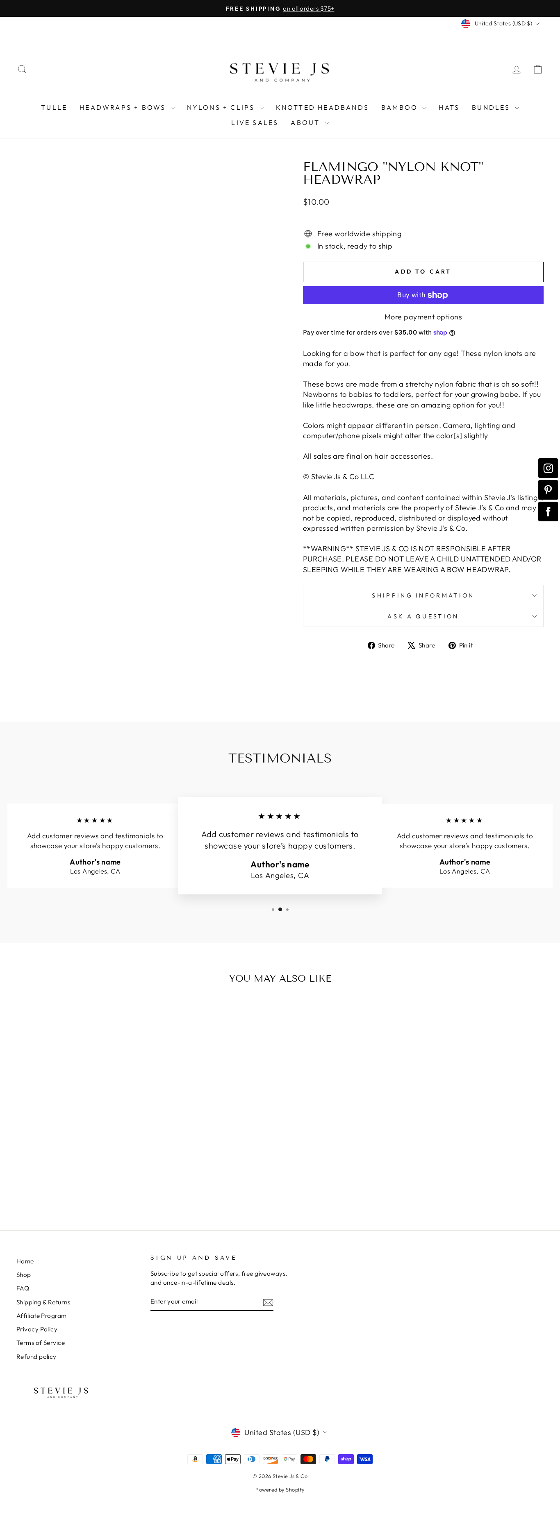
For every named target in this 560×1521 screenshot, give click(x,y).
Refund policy (36, 1356)
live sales (254, 122)
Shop (23, 1275)
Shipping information (423, 595)
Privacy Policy (36, 1329)
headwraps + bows (124, 107)
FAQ (22, 1288)
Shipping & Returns (43, 1302)
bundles (492, 107)
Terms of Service (40, 1343)
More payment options (423, 316)
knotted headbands (322, 107)
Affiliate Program (41, 1316)
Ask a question (423, 616)
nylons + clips (222, 107)
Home (25, 1261)
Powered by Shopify (279, 1489)
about (306, 122)
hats (449, 107)
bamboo (400, 107)
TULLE (54, 107)
